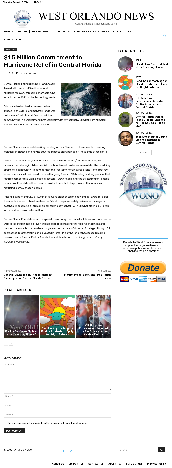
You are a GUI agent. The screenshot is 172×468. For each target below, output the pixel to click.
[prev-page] (6, 343)
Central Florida (10, 50)
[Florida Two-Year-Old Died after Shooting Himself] (21, 316)
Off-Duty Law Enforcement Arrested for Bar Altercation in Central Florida (93, 330)
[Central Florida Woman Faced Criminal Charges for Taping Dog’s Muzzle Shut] (125, 119)
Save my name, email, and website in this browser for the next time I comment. (48, 423)
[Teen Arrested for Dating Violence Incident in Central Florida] (125, 138)
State (138, 77)
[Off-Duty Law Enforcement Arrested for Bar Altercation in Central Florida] (93, 316)
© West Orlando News (18, 449)
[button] (165, 36)
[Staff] (6, 73)
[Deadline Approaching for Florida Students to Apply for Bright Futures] (57, 316)
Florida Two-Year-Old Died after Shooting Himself (21, 333)
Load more (142, 152)
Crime (138, 60)
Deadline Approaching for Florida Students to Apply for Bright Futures (57, 331)
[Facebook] (64, 451)
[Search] (161, 449)
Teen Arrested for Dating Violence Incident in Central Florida (151, 139)
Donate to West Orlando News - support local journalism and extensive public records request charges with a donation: (143, 246)
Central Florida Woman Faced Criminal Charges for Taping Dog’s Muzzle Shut (150, 121)
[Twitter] (71, 451)
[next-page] (11, 343)
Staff (15, 73)
